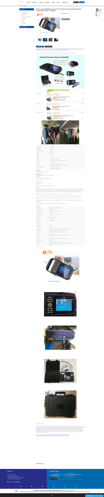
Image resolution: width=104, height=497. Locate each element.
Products (34, 2)
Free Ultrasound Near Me (41, 491)
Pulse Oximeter (23, 23)
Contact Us (65, 2)
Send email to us (66, 19)
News (58, 2)
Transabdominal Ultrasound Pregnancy (64, 491)
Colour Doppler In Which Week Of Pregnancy (61, 49)
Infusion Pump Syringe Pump (26, 16)
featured (25, 5)
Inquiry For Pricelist (53, 478)
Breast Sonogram (32, 491)
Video (53, 2)
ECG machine (23, 15)
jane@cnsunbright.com (14, 476)
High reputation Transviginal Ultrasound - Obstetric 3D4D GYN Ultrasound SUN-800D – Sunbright (53, 435)
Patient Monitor (23, 18)
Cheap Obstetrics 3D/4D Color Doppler (82, 491)
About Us (47, 2)
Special (73, 490)
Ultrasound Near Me (51, 491)
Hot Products (64, 490)
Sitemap (69, 490)
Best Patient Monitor (22, 491)
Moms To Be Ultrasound (50, 49)
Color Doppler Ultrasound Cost (41, 49)
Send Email (99, 13)
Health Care (23, 20)
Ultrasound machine (24, 13)
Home (28, 2)
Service (41, 2)
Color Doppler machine (25, 11)
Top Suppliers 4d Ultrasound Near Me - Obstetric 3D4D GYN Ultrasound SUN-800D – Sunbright (54, 434)
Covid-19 (22, 21)
